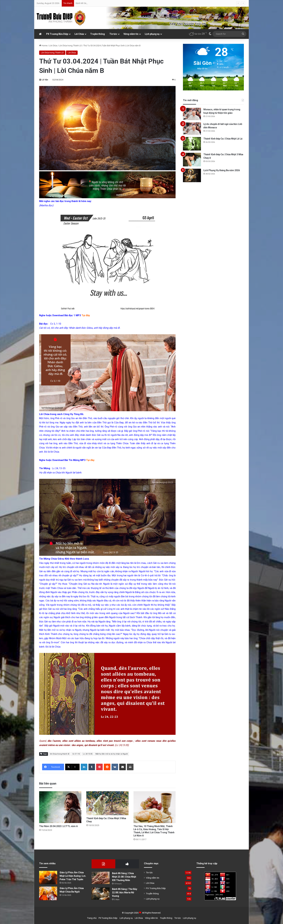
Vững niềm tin (130, 34)
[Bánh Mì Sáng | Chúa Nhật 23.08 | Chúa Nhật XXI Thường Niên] (101, 878)
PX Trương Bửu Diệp (57, 34)
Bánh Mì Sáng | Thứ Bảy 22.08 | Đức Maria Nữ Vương (124, 892)
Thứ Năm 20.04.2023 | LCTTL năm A (58, 826)
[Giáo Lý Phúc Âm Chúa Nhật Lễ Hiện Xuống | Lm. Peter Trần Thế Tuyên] (48, 877)
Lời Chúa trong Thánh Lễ (70, 45)
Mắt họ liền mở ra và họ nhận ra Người (111, 754)
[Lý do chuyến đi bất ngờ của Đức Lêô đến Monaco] (192, 128)
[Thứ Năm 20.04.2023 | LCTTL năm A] (60, 807)
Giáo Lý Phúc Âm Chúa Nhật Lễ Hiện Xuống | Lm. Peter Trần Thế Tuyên (73, 876)
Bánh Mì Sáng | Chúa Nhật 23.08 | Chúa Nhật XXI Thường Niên (124, 877)
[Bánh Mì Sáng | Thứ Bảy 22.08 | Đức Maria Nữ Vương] (101, 893)
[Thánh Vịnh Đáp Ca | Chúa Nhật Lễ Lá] (192, 144)
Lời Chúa (79, 34)
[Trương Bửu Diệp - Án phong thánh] (61, 18)
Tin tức (113, 34)
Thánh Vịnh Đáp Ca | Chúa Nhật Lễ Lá (222, 138)
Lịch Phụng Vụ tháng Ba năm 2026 (221, 170)
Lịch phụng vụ (152, 34)
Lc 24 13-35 (87, 754)
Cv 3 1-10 (76, 754)
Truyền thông (97, 34)
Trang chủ (91, 918)
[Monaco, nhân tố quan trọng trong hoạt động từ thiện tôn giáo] (192, 114)
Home (44, 45)
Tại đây (90, 460)
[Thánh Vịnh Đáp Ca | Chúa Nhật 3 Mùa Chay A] (192, 159)
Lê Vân (45, 80)
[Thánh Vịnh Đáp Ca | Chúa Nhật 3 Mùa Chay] (107, 803)
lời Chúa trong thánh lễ (59, 754)
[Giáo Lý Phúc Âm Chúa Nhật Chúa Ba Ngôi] (48, 893)
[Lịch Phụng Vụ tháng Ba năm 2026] (192, 175)
